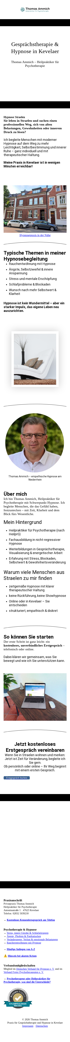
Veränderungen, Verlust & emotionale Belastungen (32, 939)
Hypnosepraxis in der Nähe (35, 235)
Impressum (27, 1026)
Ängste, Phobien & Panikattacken (24, 936)
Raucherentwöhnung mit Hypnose (24, 942)
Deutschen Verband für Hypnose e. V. (35, 969)
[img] (35, 9)
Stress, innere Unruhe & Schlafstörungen (27, 933)
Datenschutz (42, 1026)
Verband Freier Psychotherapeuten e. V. (24, 972)
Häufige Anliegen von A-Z (21, 949)
